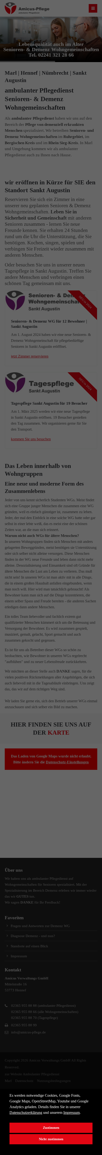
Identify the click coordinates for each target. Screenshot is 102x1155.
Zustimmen (51, 1128)
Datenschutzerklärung (25, 1113)
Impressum (71, 1113)
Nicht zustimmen (51, 1139)
